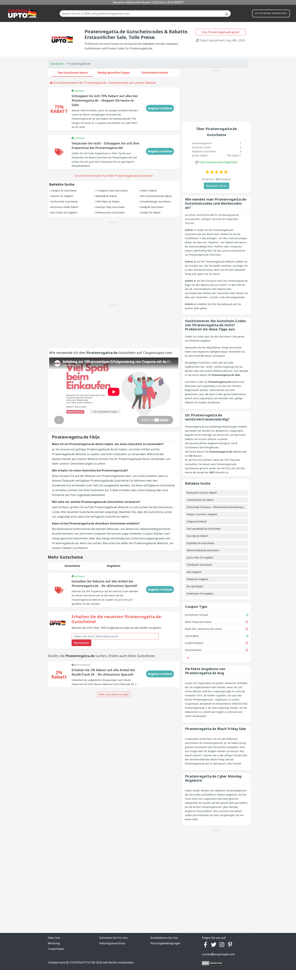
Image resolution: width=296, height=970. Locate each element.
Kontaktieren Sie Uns (164, 938)
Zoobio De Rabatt (150, 212)
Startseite (57, 64)
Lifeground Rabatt (197, 521)
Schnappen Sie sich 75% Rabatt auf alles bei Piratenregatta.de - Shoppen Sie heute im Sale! (105, 100)
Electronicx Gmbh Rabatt (64, 207)
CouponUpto (56, 949)
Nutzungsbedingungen (165, 943)
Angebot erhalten (160, 108)
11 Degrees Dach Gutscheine (111, 190)
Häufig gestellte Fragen (113, 72)
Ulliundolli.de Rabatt (106, 196)
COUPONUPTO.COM (82, 962)
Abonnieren (81, 643)
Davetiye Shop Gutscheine (110, 207)
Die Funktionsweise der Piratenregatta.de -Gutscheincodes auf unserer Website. (104, 83)
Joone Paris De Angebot (200, 557)
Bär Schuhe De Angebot (64, 212)
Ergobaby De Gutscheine (200, 543)
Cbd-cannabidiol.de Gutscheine (204, 528)
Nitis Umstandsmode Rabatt (156, 196)
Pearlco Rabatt (148, 190)
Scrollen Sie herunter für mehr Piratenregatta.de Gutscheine (114, 176)
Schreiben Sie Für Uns (113, 938)
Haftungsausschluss (112, 943)
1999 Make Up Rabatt (107, 201)
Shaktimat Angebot (197, 579)
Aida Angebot (194, 572)
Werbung (54, 943)
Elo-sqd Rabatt (195, 586)
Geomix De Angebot (62, 196)
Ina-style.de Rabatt (197, 535)
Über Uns (54, 938)
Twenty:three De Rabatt (200, 499)
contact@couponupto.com (218, 954)
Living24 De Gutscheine (64, 190)
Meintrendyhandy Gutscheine (203, 550)
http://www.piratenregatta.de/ (218, 162)
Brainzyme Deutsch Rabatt (202, 492)
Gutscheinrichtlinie (155, 72)
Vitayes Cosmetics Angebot (202, 514)
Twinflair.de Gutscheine (199, 564)
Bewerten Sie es (216, 186)
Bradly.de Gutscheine (151, 207)
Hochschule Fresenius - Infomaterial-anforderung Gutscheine (221, 507)
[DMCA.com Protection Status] (212, 963)
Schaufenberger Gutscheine (155, 201)
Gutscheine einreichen (271, 13)
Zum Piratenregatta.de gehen (220, 32)
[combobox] (145, 13)
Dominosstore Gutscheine (110, 212)
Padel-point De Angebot (200, 593)
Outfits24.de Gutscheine (64, 201)
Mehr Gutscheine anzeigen (114, 694)
